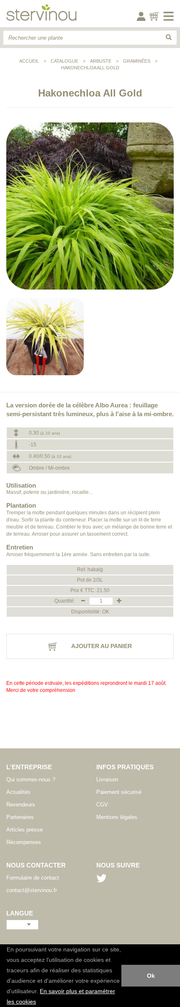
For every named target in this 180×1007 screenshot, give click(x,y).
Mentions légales (116, 817)
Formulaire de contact (32, 878)
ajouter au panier (101, 646)
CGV (102, 804)
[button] (39, 1002)
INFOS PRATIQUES (125, 767)
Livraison (107, 779)
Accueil (29, 61)
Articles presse (24, 829)
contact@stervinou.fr (31, 890)
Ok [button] (151, 975)
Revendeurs (20, 804)
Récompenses (23, 842)
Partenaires (20, 817)
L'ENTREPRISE (29, 767)
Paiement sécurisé (118, 792)
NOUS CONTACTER (36, 865)
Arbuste (100, 61)
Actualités (18, 792)
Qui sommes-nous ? (30, 779)
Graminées (136, 61)
